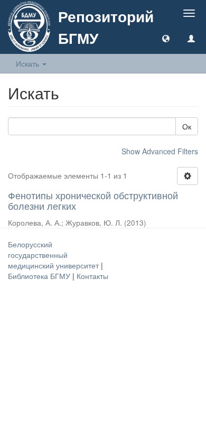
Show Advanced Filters (159, 151)
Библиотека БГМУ (40, 276)
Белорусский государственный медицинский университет (54, 255)
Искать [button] (28, 63)
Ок (186, 126)
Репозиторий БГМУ (106, 27)
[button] (165, 38)
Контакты (92, 276)
